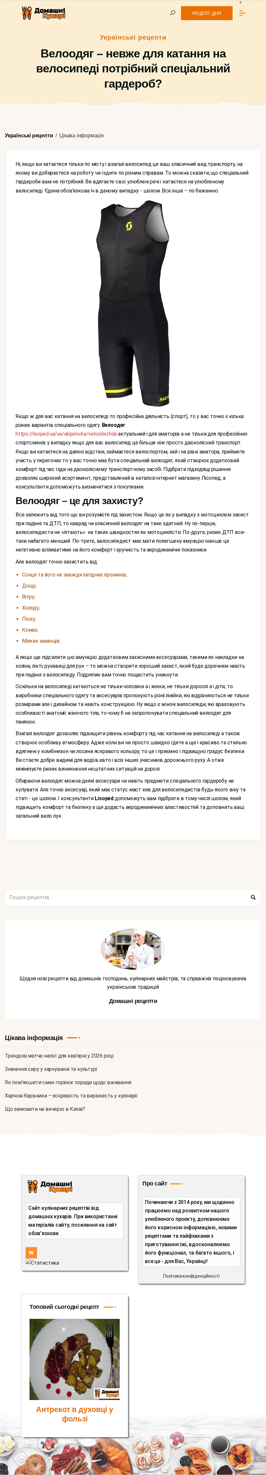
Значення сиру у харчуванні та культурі (51, 1069)
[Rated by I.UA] (42, 1262)
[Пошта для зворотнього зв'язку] (31, 1252)
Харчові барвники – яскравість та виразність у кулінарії (71, 1096)
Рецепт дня (206, 13)
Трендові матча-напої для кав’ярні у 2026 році (59, 1056)
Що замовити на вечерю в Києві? (45, 1109)
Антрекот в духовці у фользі (74, 1414)
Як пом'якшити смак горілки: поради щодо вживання (68, 1082)
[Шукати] (253, 897)
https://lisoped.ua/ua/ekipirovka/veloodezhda (66, 434)
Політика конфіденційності (191, 1276)
